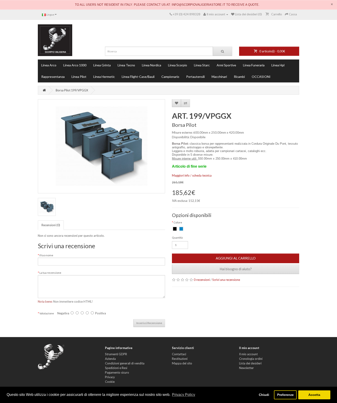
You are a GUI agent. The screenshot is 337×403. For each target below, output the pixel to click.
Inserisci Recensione (149, 323)
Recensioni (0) (50, 225)
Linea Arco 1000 (74, 65)
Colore (178, 222)
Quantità (177, 237)
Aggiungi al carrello (236, 258)
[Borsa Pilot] (101, 146)
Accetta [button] (314, 395)
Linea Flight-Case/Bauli (138, 77)
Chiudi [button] (264, 395)
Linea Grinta (102, 65)
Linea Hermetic (104, 77)
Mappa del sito (182, 363)
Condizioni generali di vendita (124, 363)
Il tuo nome (46, 255)
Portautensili (195, 77)
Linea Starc (202, 65)
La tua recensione (50, 272)
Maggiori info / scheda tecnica (192, 175)
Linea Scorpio (177, 65)
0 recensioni (202, 280)
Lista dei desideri (250, 363)
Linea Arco (48, 65)
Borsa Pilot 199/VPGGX (72, 90)
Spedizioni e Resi (116, 368)
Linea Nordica (151, 65)
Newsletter (246, 368)
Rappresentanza (53, 77)
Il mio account (248, 354)
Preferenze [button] (285, 395)
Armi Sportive (226, 65)
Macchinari (219, 77)
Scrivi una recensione (226, 280)
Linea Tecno (126, 65)
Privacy (110, 377)
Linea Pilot (79, 77)
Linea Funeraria (254, 65)
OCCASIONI (261, 77)
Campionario (170, 77)
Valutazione (46, 313)
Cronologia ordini (250, 359)
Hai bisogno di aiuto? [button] (236, 269)
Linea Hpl (278, 65)
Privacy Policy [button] (183, 395)
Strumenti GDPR (116, 354)
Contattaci (179, 354)
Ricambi (239, 77)
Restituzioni (180, 359)
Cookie (110, 381)
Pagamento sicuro (117, 372)
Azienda (110, 359)
